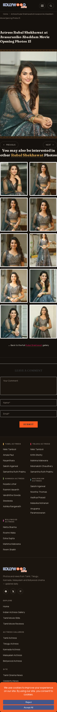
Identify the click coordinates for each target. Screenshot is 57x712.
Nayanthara (9, 460)
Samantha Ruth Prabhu (14, 471)
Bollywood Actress (12, 660)
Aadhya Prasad (37, 497)
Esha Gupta (9, 538)
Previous (11, 145)
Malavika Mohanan (39, 503)
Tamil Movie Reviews (13, 623)
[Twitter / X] (13, 591)
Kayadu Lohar (9, 483)
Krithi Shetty (36, 454)
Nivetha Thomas (38, 491)
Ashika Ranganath (12, 506)
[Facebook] (6, 591)
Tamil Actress (10, 637)
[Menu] (42, 6)
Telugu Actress (11, 643)
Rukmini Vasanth (11, 489)
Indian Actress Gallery (14, 612)
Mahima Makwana (39, 460)
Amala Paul (8, 454)
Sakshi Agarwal (10, 466)
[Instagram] (20, 591)
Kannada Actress (11, 649)
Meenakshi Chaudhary (41, 466)
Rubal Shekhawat (27, 155)
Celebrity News (11, 680)
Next (48, 145)
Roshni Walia (9, 532)
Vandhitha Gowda (12, 495)
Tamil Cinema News (13, 675)
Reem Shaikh (9, 549)
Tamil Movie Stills (11, 617)
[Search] (51, 6)
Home (5, 14)
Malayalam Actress (12, 655)
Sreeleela (8, 500)
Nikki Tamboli (9, 449)
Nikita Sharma (10, 527)
